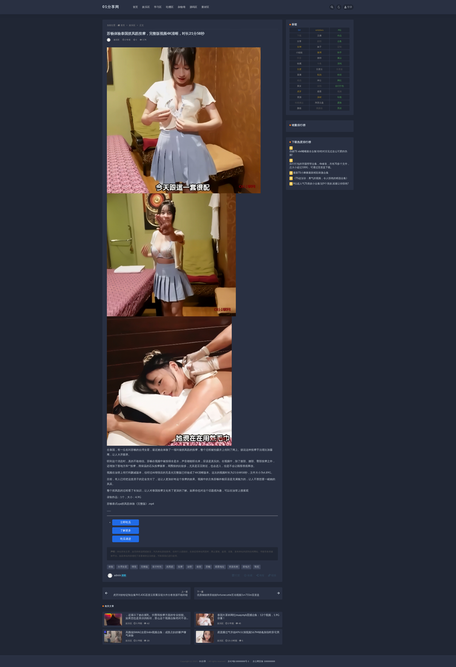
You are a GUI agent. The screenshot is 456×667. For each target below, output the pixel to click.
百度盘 (339, 69)
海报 (261, 575)
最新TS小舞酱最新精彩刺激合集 (310, 173)
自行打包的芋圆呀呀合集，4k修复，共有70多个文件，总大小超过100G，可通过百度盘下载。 (319, 166)
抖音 (299, 58)
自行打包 (339, 86)
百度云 (319, 69)
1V (299, 30)
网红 (339, 80)
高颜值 (319, 108)
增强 (134, 567)
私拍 (319, 75)
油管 (189, 567)
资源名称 (233, 567)
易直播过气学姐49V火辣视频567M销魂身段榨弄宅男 (248, 632)
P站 (339, 30)
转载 (339, 97)
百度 (299, 69)
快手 (339, 52)
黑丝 (339, 108)
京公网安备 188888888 (264, 661)
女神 (299, 47)
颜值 (299, 108)
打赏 (237, 575)
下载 (299, 36)
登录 (349, 7)
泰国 (198, 567)
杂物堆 (181, 7)
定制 (339, 47)
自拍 (319, 86)
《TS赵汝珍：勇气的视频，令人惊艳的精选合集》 (320, 178)
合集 (339, 41)
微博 (319, 52)
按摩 (180, 567)
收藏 (249, 575)
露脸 (339, 103)
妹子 (319, 47)
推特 (319, 58)
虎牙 (299, 91)
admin (120, 575)
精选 (299, 80)
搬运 (339, 58)
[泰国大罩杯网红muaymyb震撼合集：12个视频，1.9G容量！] (205, 620)
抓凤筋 (169, 567)
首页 (135, 7)
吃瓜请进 (125, 539)
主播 (319, 36)
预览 (256, 567)
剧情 (319, 41)
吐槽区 (170, 7)
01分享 (202, 661)
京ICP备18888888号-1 (238, 661)
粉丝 (339, 75)
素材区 (205, 7)
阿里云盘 (319, 103)
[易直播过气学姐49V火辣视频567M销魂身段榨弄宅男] (205, 637)
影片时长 (157, 567)
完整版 (144, 567)
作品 (339, 36)
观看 (319, 91)
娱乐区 (146, 7)
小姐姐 (299, 52)
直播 (299, 75)
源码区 (193, 7)
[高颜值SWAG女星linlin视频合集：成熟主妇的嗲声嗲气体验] (113, 637)
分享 (299, 41)
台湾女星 (122, 567)
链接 (273, 575)
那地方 (246, 567)
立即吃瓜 (125, 522)
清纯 (339, 63)
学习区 (158, 7)
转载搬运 (299, 103)
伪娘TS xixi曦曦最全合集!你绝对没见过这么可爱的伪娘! (318, 153)
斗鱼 (319, 63)
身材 (319, 97)
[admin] (109, 40)
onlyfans (319, 30)
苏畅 (208, 567)
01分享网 (110, 7)
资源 (299, 97)
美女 (299, 86)
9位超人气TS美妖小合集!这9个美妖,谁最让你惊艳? (321, 183)
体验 (110, 567)
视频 (339, 91)
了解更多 (125, 530)
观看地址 (219, 567)
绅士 (319, 80)
